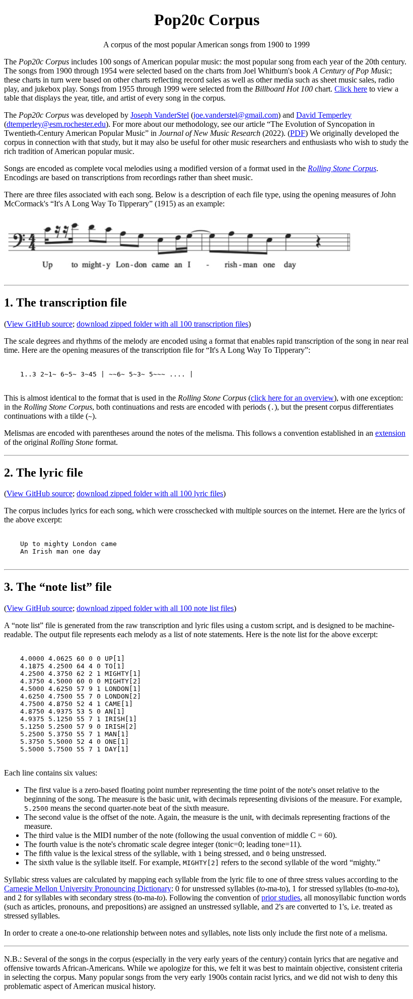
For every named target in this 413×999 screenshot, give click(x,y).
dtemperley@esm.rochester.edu (56, 124)
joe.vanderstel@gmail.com (235, 115)
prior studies (280, 897)
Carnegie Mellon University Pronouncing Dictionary (87, 888)
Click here (350, 89)
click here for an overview (292, 398)
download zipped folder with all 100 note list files (155, 608)
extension (390, 433)
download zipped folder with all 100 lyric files (150, 493)
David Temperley (324, 115)
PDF (297, 133)
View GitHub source (40, 324)
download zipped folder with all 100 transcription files (162, 324)
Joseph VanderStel (159, 115)
